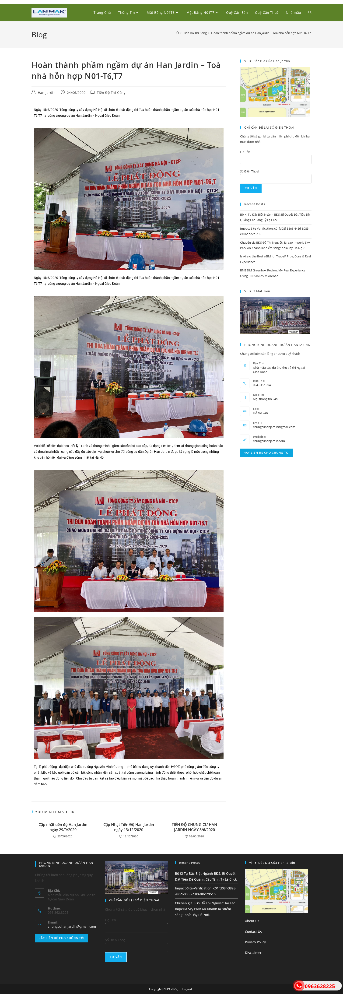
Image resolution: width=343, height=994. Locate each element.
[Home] (177, 33)
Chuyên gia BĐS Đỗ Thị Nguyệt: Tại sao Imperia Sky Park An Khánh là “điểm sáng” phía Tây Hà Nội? (205, 909)
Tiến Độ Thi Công (111, 92)
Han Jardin (47, 92)
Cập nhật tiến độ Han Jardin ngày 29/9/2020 (62, 827)
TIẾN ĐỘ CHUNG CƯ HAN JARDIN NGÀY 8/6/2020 (194, 827)
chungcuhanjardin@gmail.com (274, 427)
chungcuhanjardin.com (269, 441)
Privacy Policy (255, 942)
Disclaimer (253, 952)
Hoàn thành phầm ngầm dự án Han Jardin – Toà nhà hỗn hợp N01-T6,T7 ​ (261, 33)
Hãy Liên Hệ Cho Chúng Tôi (267, 453)
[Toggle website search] (310, 12)
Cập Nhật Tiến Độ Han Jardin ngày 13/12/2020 (128, 827)
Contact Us (253, 931)
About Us (252, 921)
